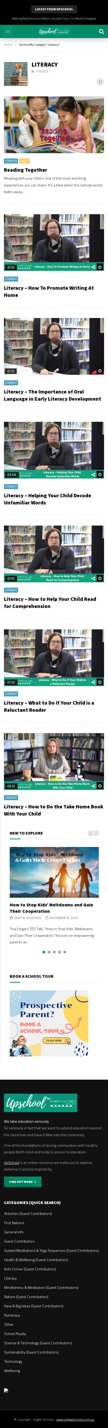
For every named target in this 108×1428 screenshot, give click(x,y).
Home (8, 44)
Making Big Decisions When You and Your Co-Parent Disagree (54, 18)
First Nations (14, 1222)
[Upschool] (54, 31)
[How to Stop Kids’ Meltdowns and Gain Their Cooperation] (54, 872)
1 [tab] (43, 952)
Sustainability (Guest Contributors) (31, 1352)
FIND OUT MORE (21, 1182)
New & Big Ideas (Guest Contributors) (33, 1306)
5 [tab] (64, 952)
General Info (14, 1232)
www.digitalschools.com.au (75, 1419)
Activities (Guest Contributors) (28, 1213)
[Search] (101, 31)
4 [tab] (59, 952)
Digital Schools (27, 918)
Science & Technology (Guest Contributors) (38, 1343)
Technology (13, 1361)
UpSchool (11, 1162)
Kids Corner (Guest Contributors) (30, 1269)
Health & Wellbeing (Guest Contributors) (36, 1259)
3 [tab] (54, 952)
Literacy (11, 161)
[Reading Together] (54, 124)
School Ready (15, 1333)
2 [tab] (49, 952)
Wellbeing (12, 1370)
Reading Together (25, 169)
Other (24, 161)
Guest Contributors (19, 1241)
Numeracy (12, 1315)
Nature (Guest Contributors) (26, 1296)
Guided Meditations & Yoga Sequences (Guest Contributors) (51, 1250)
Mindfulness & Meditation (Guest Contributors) (41, 1287)
